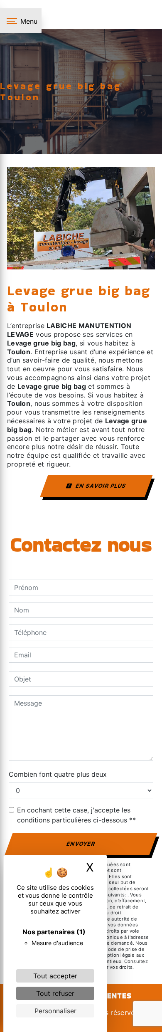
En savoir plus (100, 485)
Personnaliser (55, 1011)
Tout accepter (55, 976)
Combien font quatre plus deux (58, 774)
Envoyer (81, 843)
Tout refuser (55, 993)
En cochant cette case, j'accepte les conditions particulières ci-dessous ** (76, 815)
